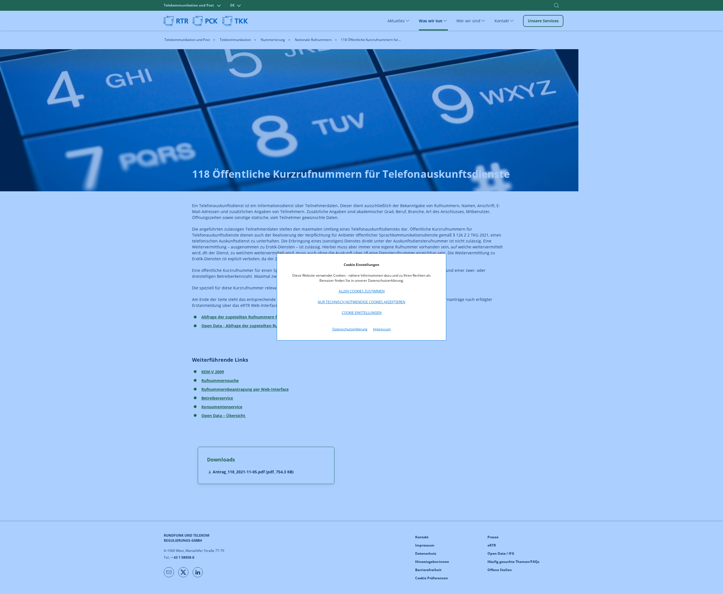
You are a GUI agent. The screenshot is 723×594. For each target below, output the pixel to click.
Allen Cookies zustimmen (362, 291)
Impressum (382, 329)
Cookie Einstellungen (362, 312)
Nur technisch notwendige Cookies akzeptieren (361, 302)
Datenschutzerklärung (349, 329)
